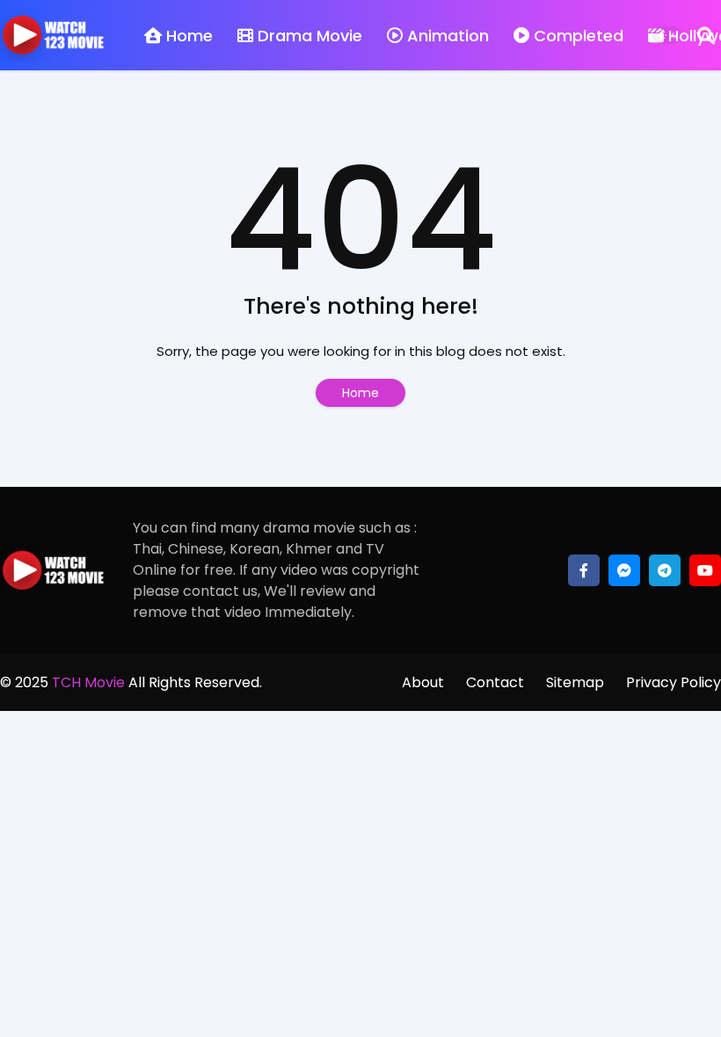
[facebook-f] (584, 570)
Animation (448, 36)
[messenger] (624, 570)
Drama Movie (310, 36)
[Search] (706, 35)
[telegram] (665, 570)
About (423, 682)
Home (189, 36)
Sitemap (575, 682)
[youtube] (705, 570)
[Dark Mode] (667, 35)
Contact (495, 682)
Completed (578, 36)
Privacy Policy (673, 682)
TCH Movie (88, 682)
